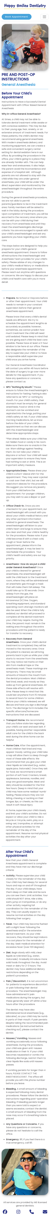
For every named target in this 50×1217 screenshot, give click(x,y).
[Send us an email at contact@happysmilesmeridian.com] (45, 1212)
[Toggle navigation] (44, 17)
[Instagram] (18, 1212)
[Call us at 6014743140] (31, 1212)
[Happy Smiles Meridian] (25, 6)
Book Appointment (16, 16)
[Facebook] (5, 1212)
